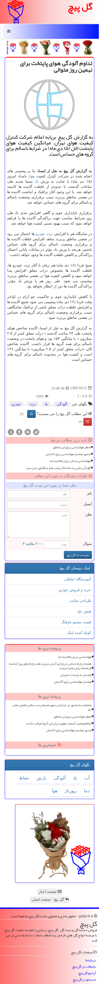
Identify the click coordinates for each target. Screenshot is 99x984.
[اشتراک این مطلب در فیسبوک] (19, 432)
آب (86, 778)
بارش (41, 778)
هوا (32, 176)
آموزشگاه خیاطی (77, 579)
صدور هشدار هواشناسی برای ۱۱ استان (68, 454)
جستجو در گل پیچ (84, 980)
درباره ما (91, 960)
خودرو (40, 234)
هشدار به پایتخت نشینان (75, 675)
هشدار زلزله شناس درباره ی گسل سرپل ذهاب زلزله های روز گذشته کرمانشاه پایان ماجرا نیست (50, 666)
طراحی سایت (80, 601)
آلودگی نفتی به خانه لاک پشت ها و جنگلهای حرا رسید (58, 468)
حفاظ (24, 778)
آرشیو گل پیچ (87, 973)
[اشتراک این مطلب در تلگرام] (36, 432)
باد (37, 181)
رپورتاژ (71, 791)
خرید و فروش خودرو (75, 590)
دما (86, 791)
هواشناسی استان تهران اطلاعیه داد (70, 461)
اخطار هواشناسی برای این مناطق (72, 447)
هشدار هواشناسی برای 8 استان (72, 682)
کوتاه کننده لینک (79, 633)
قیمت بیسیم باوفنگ (76, 622)
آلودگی (61, 404)
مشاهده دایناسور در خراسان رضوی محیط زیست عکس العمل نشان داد (51, 707)
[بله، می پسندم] (31, 414)
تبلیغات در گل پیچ (84, 967)
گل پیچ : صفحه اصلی (48, 899)
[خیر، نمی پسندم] (87, 422)
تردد (49, 234)
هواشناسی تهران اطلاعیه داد (74, 657)
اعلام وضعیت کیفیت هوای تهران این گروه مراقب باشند (58, 723)
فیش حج (84, 611)
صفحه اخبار (48, 892)
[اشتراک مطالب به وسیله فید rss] (27, 432)
